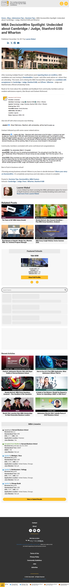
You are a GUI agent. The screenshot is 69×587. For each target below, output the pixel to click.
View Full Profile (35, 277)
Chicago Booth (10, 584)
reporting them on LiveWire (47, 75)
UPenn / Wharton (47, 82)
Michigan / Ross (20, 584)
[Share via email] (18, 43)
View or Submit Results (34, 499)
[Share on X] (11, 43)
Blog (9, 18)
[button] (32, 282)
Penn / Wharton (28, 181)
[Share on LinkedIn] (8, 43)
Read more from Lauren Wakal (28, 194)
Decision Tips (30, 18)
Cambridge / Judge (20, 82)
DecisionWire (28, 77)
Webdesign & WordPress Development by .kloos (34, 579)
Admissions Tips (18, 18)
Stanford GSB (32, 82)
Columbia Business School (32, 584)
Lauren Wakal (31, 39)
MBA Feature (34, 179)
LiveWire (2, 585)
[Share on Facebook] (15, 43)
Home (3, 18)
